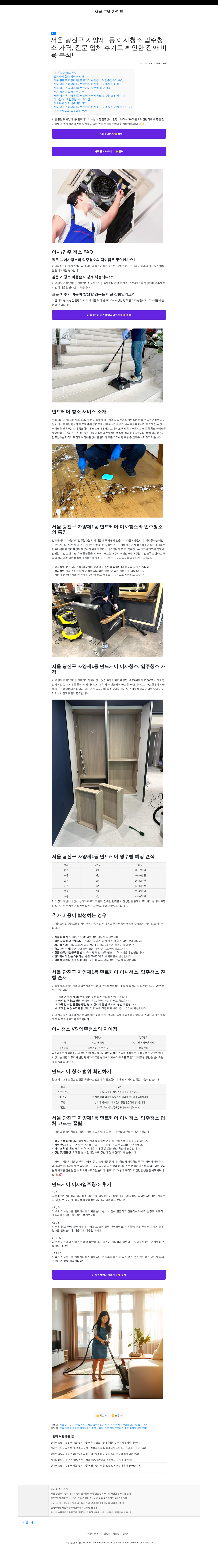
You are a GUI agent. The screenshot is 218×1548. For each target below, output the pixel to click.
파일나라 (28, 1522)
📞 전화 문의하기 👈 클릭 (109, 133)
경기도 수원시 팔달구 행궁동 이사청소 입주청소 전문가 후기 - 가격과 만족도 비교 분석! (91, 1512)
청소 (53, 33)
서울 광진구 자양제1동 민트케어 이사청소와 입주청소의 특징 (88, 80)
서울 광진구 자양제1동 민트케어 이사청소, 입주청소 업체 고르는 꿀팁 (93, 107)
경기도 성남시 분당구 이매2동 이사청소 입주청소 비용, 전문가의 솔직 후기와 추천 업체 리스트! (98, 1448)
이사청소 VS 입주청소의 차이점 (72, 99)
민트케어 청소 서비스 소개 (69, 76)
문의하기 (127, 1533)
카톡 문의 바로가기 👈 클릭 (109, 151)
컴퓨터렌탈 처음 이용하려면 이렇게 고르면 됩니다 (74, 1507)
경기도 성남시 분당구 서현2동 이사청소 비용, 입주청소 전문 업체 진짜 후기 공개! (91, 1459)
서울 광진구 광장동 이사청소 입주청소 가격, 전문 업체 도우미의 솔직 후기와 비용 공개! (103, 1428)
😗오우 (116, 1415)
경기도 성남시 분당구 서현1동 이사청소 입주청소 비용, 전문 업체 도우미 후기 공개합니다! (95, 1465)
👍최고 (101, 1415)
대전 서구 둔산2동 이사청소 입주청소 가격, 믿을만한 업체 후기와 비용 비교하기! (87, 1502)
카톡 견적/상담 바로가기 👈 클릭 (109, 1274)
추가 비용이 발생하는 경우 (69, 91)
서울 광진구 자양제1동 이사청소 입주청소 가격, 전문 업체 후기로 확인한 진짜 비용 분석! (91, 1493)
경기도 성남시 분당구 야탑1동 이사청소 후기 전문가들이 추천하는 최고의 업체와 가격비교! (96, 1442)
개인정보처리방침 (110, 1533)
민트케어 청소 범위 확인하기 (70, 103)
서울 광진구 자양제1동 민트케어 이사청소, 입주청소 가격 (86, 84)
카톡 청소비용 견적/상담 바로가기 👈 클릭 (109, 315)
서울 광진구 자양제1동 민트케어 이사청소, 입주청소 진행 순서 (89, 95)
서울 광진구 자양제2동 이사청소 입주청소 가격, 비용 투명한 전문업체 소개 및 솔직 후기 (104, 1424)
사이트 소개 (92, 1533)
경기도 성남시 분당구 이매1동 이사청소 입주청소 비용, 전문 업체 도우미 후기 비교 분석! (95, 1454)
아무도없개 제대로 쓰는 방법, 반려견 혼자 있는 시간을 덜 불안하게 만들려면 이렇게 (89, 1498)
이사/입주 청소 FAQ (65, 72)
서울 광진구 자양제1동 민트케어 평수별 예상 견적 (82, 87)
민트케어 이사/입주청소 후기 (70, 110)
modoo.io (148, 1542)
